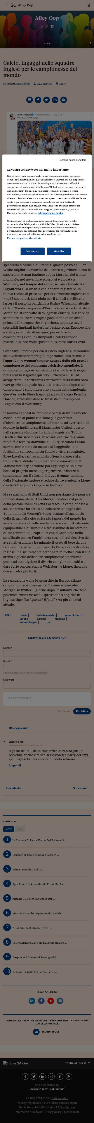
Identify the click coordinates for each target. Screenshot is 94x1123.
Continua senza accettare (73, 160)
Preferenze (32, 251)
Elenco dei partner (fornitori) (24, 238)
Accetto (59, 251)
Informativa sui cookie (50, 213)
